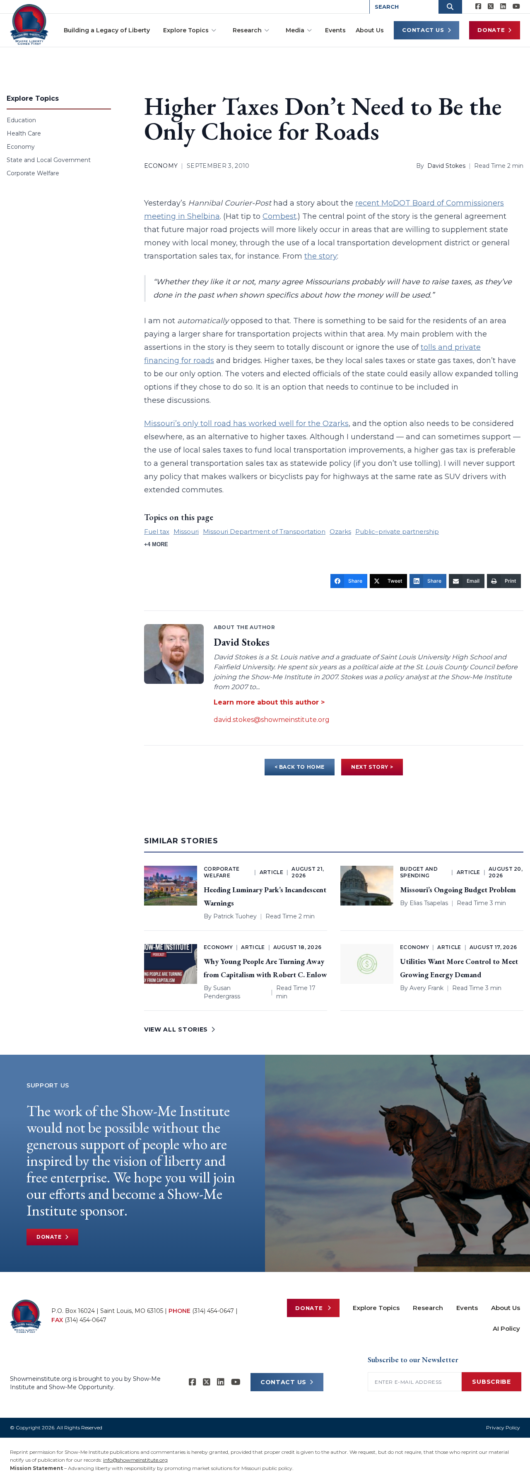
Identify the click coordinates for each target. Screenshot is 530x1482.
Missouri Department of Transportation (264, 531)
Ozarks (340, 531)
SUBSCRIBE (491, 1381)
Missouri (186, 531)
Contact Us (423, 30)
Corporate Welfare (33, 173)
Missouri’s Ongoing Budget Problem (458, 889)
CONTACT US (283, 1382)
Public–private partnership (397, 531)
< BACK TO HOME (300, 767)
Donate (491, 30)
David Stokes (446, 166)
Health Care (24, 133)
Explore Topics (186, 30)
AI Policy (506, 1328)
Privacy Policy (503, 1427)
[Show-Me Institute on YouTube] (516, 6)
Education (21, 120)
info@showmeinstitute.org (135, 1460)
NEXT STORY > (372, 767)
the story (320, 256)
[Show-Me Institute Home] (29, 24)
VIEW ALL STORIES (176, 1029)
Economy (21, 146)
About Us (370, 30)
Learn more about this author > (269, 702)
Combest (279, 216)
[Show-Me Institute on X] (491, 6)
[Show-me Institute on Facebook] (478, 6)
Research (247, 30)
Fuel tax (156, 531)
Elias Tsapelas (429, 903)
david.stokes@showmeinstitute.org (272, 720)
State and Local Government (49, 160)
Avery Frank (426, 988)
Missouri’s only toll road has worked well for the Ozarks (246, 423)
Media (295, 30)
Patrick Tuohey (235, 916)
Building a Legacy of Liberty (107, 30)
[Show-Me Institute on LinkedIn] (503, 6)
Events (335, 30)
